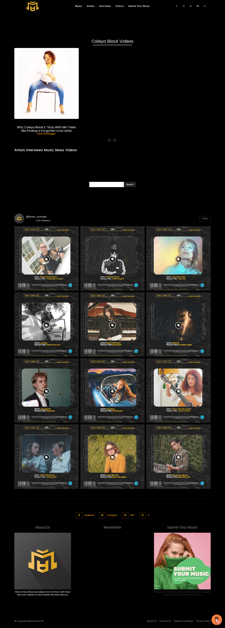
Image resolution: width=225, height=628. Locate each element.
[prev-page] (109, 140)
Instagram (112, 515)
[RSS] (125, 515)
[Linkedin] (191, 6)
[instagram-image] (46, 258)
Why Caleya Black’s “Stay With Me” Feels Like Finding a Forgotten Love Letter (46, 129)
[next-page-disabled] (114, 140)
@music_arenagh (36, 216)
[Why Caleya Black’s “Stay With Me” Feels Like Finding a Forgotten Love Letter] (46, 83)
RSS (132, 515)
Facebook (89, 515)
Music (46, 116)
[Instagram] (183, 6)
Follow (205, 218)
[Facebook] (177, 6)
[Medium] (197, 6)
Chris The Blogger (46, 133)
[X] (205, 6)
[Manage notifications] (218, 622)
